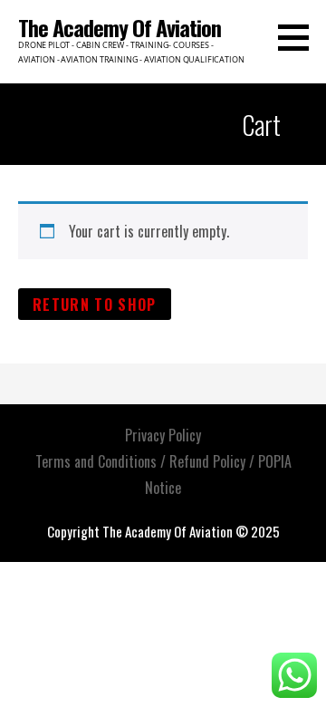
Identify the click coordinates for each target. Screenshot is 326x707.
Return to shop (95, 304)
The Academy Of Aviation (119, 27)
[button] (299, 37)
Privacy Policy (163, 435)
